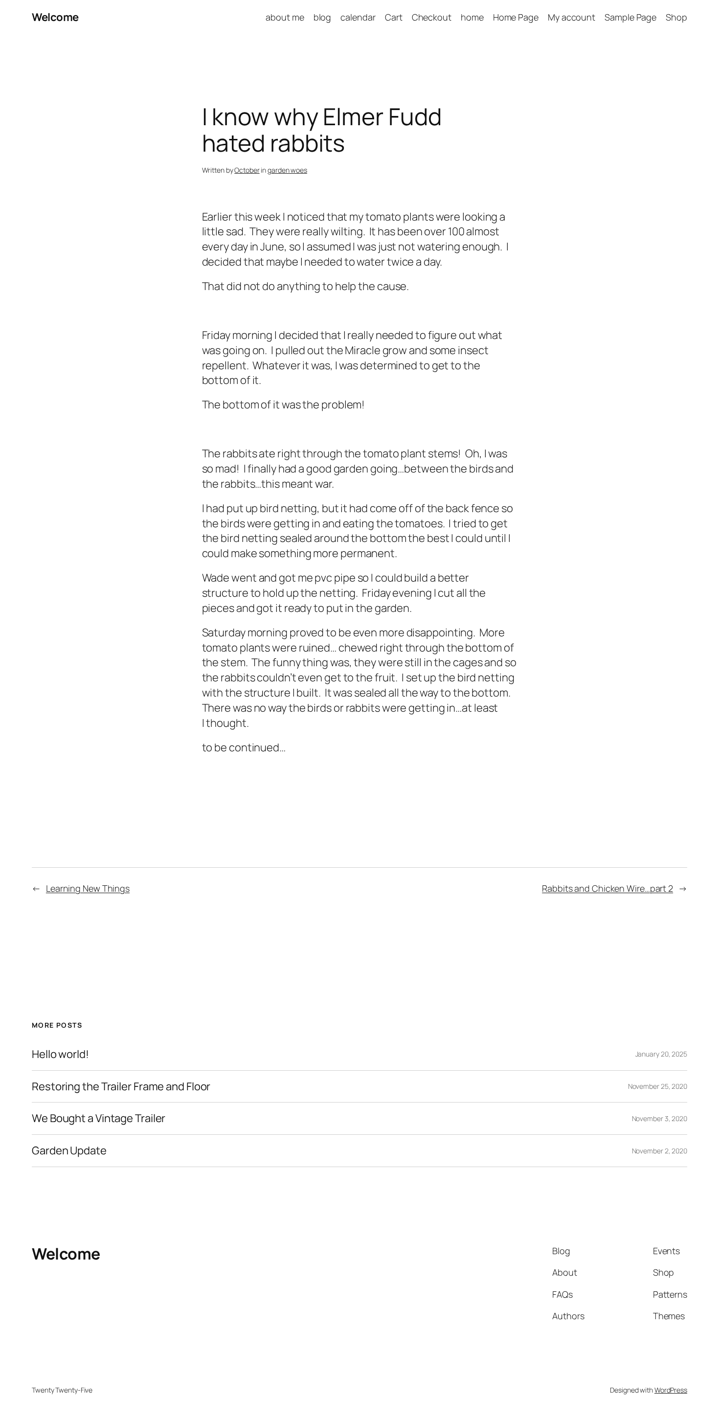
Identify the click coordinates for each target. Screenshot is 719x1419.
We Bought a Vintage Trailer (98, 1118)
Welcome (55, 17)
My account (571, 17)
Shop (676, 17)
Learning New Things (88, 888)
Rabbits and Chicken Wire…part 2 (607, 888)
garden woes (287, 170)
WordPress (670, 1390)
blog (323, 17)
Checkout (431, 17)
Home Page (516, 17)
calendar (357, 17)
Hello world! (60, 1054)
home (472, 17)
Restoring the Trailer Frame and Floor (121, 1087)
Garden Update (69, 1151)
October (246, 170)
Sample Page (630, 17)
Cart (394, 17)
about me (285, 17)
